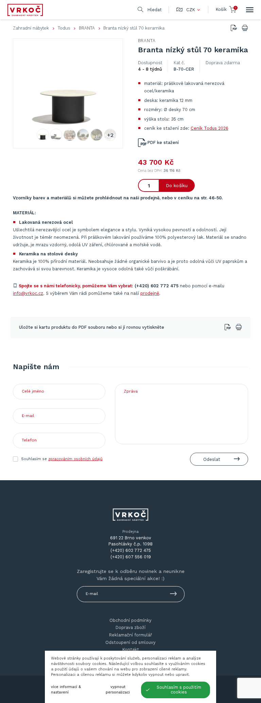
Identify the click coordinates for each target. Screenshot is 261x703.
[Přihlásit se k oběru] (173, 594)
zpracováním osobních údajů (75, 459)
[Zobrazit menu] (250, 10)
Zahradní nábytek (31, 28)
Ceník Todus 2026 (209, 128)
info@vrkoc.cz (28, 293)
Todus (64, 28)
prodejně (149, 293)
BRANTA (87, 28)
